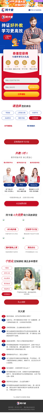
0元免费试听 (21, 203)
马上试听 (21, 302)
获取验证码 (34, 87)
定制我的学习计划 (21, 142)
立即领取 (21, 94)
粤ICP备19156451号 (29, 407)
